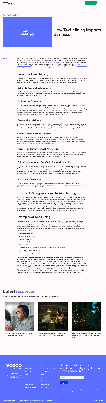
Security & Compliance (45, 400)
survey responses (22, 265)
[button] (21, 3)
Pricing (54, 3)
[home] (7, 3)
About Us (43, 381)
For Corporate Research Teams (49, 368)
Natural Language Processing (48, 128)
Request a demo (91, 3)
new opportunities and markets (55, 201)
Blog (42, 378)
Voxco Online (28, 365)
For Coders (44, 371)
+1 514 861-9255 (14, 377)
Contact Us (44, 387)
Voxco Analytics (29, 378)
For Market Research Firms (48, 365)
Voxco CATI (28, 371)
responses (52, 62)
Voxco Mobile (28, 368)
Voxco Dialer (28, 374)
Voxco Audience (29, 381)
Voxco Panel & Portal (30, 384)
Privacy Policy (81, 389)
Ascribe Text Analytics (31, 387)
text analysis (49, 124)
